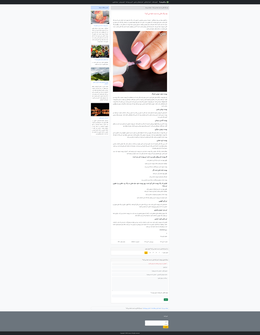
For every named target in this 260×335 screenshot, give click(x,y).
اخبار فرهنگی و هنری (138, 2)
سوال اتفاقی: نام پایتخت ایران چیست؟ (159, 293)
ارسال (166, 299)
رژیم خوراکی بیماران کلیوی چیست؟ (101, 59)
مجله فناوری (115, 2)
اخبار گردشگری (147, 2)
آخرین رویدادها (129, 2)
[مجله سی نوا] (164, 2)
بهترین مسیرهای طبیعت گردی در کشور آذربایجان (100, 83)
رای (146, 253)
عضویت (165, 327)
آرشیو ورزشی (122, 2)
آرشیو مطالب (154, 2)
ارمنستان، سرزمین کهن (103, 118)
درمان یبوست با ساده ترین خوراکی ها (101, 25)
